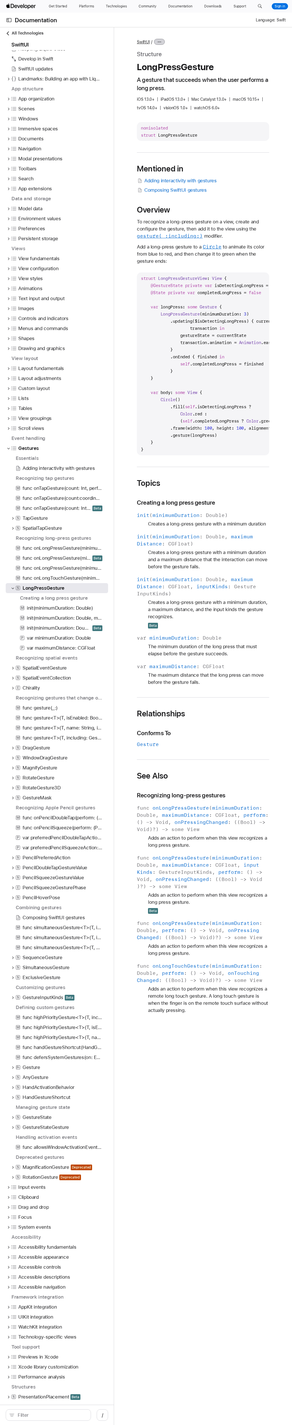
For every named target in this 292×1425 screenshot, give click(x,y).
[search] (48, 1415)
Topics (148, 483)
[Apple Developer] (21, 6)
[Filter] (51, 1415)
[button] (260, 6)
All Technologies (27, 33)
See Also (152, 775)
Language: (265, 20)
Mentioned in (160, 168)
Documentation (36, 20)
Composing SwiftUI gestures (175, 190)
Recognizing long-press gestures (181, 795)
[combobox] (51, 1415)
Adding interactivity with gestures (180, 180)
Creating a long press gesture (176, 502)
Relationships (161, 713)
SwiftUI (143, 42)
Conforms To (154, 733)
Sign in (280, 6)
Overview (153, 209)
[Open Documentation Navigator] (9, 20)
